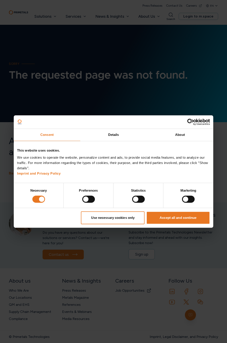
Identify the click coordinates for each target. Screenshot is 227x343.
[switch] (88, 199)
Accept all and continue (178, 218)
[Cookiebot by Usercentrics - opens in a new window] (190, 122)
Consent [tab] (47, 135)
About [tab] (180, 135)
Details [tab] (113, 135)
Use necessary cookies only (113, 218)
